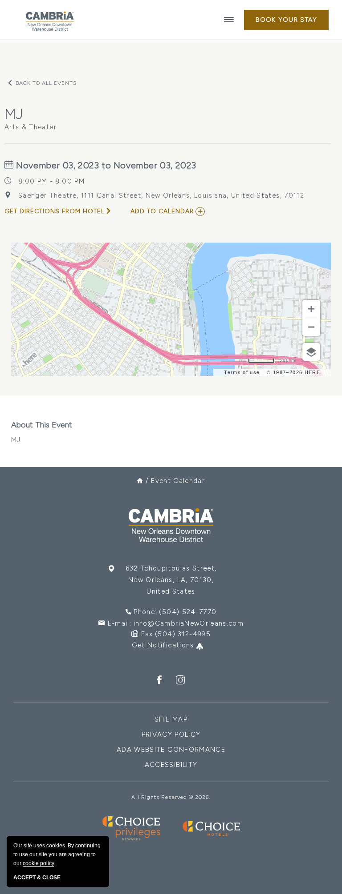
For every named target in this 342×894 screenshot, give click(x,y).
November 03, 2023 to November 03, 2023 (105, 165)
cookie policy (38, 863)
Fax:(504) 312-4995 (176, 634)
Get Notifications (164, 645)
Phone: (175, 612)
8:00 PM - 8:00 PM (51, 181)
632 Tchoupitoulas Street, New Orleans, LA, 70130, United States (171, 579)
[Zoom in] (311, 309)
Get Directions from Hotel (54, 211)
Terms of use (242, 372)
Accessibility (171, 765)
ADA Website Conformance (171, 750)
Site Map (171, 719)
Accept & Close (37, 877)
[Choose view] (311, 352)
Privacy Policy (171, 734)
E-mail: (176, 623)
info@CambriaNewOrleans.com (189, 623)
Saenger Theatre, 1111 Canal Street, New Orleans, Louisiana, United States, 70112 (161, 196)
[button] (286, 20)
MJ (41, 432)
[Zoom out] (311, 327)
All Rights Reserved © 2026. (170, 797)
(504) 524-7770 (187, 612)
